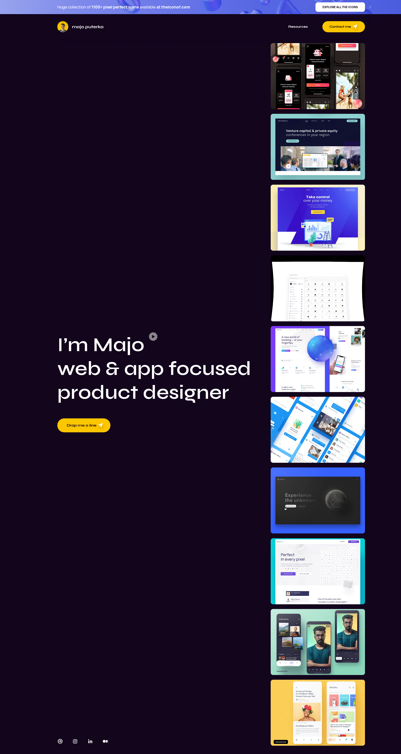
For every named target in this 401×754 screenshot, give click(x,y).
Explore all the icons (340, 7)
